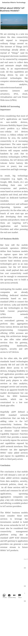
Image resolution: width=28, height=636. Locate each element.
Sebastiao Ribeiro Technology (14, 2)
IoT (27, 559)
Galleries (9, 595)
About (19, 595)
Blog (25, 559)
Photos (4, 595)
